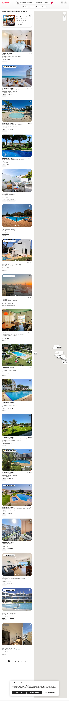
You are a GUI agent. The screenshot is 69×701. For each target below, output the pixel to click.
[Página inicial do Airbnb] (5, 2)
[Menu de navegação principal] (65, 2)
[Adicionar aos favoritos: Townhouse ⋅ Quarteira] (30, 31)
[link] (5, 661)
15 (25, 661)
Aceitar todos (19, 692)
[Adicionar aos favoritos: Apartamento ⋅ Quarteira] (30, 66)
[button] (19, 22)
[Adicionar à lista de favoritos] (30, 16)
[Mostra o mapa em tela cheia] (64, 13)
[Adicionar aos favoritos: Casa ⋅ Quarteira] (30, 241)
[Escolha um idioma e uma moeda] (62, 2)
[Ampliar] (64, 17)
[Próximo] (28, 661)
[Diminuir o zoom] (64, 19)
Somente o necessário (34, 692)
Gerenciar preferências (50, 692)
